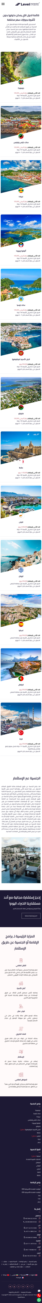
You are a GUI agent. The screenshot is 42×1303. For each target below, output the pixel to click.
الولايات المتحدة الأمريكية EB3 (31, 1189)
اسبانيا (36, 1156)
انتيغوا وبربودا (36, 1123)
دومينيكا (37, 1110)
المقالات (27, 1266)
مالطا (38, 1132)
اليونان (38, 1165)
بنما (39, 1195)
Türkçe (5, 1275)
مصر (39, 1142)
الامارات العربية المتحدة (33, 1159)
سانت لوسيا (36, 1113)
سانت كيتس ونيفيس (34, 1119)
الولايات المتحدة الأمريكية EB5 (31, 1192)
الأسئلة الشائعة (13, 1264)
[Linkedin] (23, 1286)
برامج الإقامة (35, 1182)
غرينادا (38, 1116)
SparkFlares (21, 1297)
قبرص (36, 1136)
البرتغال (38, 1162)
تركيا (39, 1139)
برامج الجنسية (35, 1103)
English (33, 1275)
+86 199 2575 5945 (30, 1256)
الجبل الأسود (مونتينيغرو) (30, 1129)
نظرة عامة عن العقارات (16, 1266)
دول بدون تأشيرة (32, 1264)
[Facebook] (32, 1286)
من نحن (23, 1264)
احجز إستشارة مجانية (31, 915)
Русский (23, 1275)
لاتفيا (38, 1172)
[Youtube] (14, 1286)
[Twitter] (27, 1286)
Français (18, 1277)
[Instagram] (19, 1286)
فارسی (14, 1275)
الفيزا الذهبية (35, 1149)
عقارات (5, 1261)
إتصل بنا (5, 1264)
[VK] (10, 1286)
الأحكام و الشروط (14, 1292)
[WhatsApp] (39, 1256)
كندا (39, 1198)
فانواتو (38, 1126)
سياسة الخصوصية (26, 1292)
